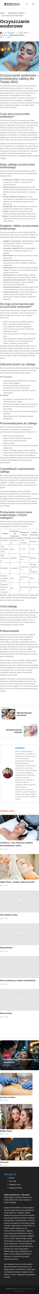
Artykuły (7, 1055)
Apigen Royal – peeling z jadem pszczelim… (18, 882)
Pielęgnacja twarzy (16, 13)
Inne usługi (12, 1181)
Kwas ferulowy (6, 1013)
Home (2, 13)
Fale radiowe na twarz (9, 915)
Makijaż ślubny (6, 1131)
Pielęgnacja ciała (14, 1184)
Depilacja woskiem (7, 1097)
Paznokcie (4, 1162)
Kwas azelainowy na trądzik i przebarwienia (17, 980)
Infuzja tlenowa (6, 948)
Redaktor (11, 33)
